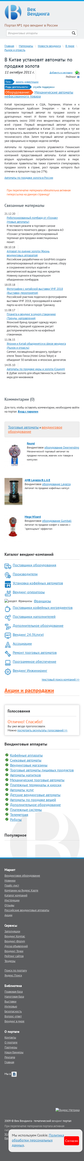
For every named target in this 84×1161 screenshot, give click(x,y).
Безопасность (13, 1011)
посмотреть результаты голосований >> (42, 730)
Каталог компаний (15, 895)
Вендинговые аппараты (25, 744)
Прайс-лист (11, 885)
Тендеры (9, 961)
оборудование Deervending (61, 447)
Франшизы (42, 601)
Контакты (10, 1037)
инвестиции (31, 81)
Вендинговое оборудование (22, 875)
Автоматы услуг (22, 790)
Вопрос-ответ (13, 1016)
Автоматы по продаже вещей (33, 799)
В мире (69, 46)
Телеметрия (19, 814)
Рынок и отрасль (14, 50)
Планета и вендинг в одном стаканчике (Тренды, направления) (31, 316)
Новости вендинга (49, 46)
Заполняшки (12, 931)
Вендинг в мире (14, 1021)
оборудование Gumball (56, 521)
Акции (8, 915)
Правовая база (13, 991)
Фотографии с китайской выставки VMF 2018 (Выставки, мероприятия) (35, 291)
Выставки (10, 1001)
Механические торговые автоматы (37, 780)
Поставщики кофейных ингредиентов (43, 607)
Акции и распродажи (29, 690)
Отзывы (9, 905)
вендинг (57, 1121)
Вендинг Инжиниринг (30, 670)
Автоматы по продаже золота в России (28, 178)
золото (19, 81)
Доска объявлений (16, 946)
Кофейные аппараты (26, 755)
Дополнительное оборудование (38, 625)
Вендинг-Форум (14, 941)
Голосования (19, 711)
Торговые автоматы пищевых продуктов (42, 770)
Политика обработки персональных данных (38, 1140)
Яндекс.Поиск (13, 975)
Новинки (9, 880)
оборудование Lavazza (56, 484)
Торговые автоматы (23, 427)
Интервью (10, 1006)
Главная (9, 46)
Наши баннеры (14, 1052)
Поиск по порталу (15, 970)
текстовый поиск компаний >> (61, 679)
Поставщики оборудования (34, 565)
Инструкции (11, 900)
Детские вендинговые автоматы (35, 795)
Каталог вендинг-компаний (29, 554)
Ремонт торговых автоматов (35, 652)
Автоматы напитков (25, 775)
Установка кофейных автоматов (38, 583)
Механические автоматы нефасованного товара (38, 94)
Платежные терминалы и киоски (35, 785)
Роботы (16, 819)
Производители (25, 574)
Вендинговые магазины (28, 765)
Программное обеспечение (34, 661)
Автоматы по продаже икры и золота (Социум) (36, 369)
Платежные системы (26, 809)
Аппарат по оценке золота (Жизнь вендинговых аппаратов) (28, 253)
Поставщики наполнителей (34, 616)
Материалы (26, 46)
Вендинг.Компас (14, 936)
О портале (10, 1042)
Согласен (71, 1141)
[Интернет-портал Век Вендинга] (42, 12)
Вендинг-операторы (29, 592)
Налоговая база (14, 996)
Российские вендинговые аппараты (26, 910)
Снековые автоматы (25, 760)
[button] (28, 411)
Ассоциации (22, 643)
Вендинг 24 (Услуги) (28, 634)
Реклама (9, 1057)
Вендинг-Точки (13, 951)
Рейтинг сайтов (14, 956)
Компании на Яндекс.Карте (21, 890)
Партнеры (10, 1047)
